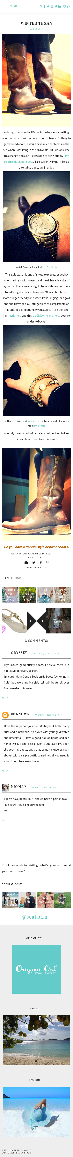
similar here (34, 421)
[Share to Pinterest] (47, 562)
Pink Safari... (27, 900)
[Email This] (26, 562)
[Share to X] (33, 562)
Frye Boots (52, 267)
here (43, 267)
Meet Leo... (62, 900)
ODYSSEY (19, 652)
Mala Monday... (45, 900)
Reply (5, 698)
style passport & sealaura (10, 900)
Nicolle (18, 786)
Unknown (20, 714)
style (43, 567)
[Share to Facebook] (41, 562)
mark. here (15, 315)
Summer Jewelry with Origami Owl (10, 597)
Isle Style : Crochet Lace (63, 595)
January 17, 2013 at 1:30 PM (48, 715)
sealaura (14, 1150)
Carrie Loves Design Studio (17, 1153)
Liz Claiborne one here (45, 315)
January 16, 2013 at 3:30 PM (45, 653)
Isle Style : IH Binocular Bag (28, 595)
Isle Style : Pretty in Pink (45, 595)
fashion (34, 567)
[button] (8, 6)
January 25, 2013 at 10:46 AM (45, 787)
